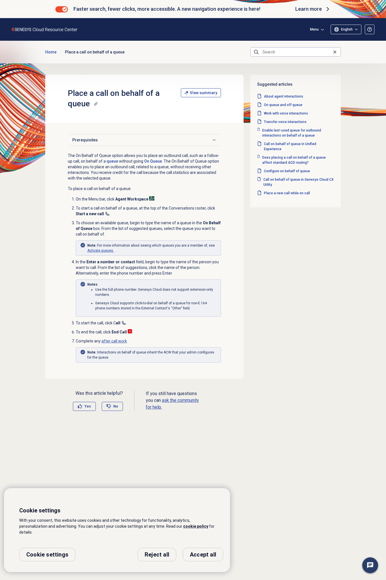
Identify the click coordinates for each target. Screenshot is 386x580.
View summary (203, 92)
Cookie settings (47, 554)
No (115, 406)
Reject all (157, 554)
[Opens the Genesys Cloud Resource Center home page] (45, 29)
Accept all (203, 554)
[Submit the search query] (256, 52)
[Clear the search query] (335, 51)
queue (112, 161)
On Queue (153, 161)
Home (51, 52)
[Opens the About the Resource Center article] (369, 29)
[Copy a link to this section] (96, 103)
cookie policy (195, 526)
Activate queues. (100, 251)
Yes (87, 406)
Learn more (308, 9)
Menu (314, 29)
